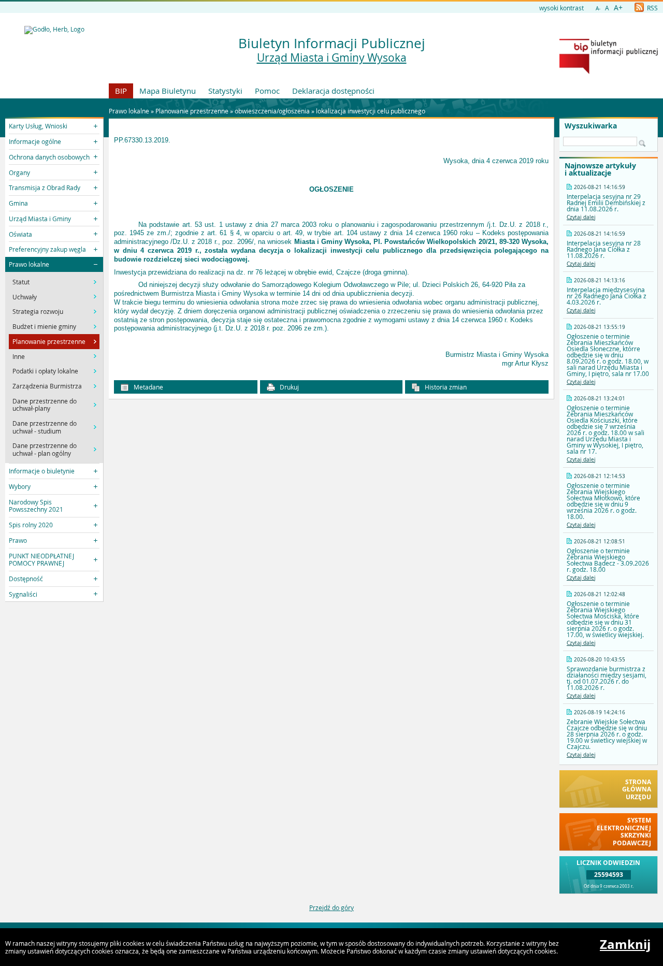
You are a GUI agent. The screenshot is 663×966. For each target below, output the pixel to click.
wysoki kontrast (561, 8)
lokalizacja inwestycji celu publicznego (370, 111)
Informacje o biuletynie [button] (42, 471)
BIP (121, 90)
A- (598, 8)
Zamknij (625, 944)
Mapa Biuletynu (167, 90)
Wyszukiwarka (591, 125)
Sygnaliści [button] (23, 594)
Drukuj (288, 387)
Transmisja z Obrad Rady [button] (44, 187)
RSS (651, 8)
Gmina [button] (18, 203)
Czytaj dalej (581, 217)
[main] (331, 251)
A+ (618, 7)
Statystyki (225, 90)
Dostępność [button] (26, 578)
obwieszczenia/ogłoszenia (273, 111)
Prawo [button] (18, 540)
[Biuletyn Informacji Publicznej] (608, 71)
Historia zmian (445, 387)
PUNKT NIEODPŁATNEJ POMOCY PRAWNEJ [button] (41, 559)
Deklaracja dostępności (333, 90)
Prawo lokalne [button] (29, 264)
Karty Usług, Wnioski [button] (38, 126)
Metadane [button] (147, 387)
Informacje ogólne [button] (35, 141)
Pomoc (267, 90)
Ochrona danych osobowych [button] (49, 157)
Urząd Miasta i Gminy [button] (40, 218)
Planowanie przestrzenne (191, 111)
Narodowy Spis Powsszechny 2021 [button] (36, 505)
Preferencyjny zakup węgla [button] (47, 249)
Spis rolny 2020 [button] (31, 525)
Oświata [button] (20, 234)
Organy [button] (19, 172)
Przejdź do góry (331, 907)
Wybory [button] (20, 486)
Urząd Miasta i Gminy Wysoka (332, 57)
